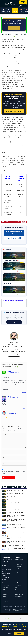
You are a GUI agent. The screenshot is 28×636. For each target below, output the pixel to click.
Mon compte (5, 598)
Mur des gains (5, 594)
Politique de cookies (19, 594)
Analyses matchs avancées (14, 618)
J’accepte (19, 633)
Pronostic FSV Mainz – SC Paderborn (15, 512)
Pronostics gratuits (19, 559)
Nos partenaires (18, 598)
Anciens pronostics (14, 358)
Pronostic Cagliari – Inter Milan (13, 503)
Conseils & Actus (6, 587)
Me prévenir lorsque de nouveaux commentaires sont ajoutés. (13, 472)
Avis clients (4, 592)
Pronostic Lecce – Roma (12, 499)
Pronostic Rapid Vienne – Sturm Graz (15, 496)
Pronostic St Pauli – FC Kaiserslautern (15, 493)
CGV (16, 587)
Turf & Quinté (5, 618)
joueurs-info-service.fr (14, 610)
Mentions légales (18, 585)
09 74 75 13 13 (13, 609)
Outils (3, 589)
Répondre (24, 392)
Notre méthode (5, 585)
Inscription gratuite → (14, 322)
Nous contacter (5, 601)
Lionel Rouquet (11, 411)
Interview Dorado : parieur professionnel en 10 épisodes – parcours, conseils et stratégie (17, 532)
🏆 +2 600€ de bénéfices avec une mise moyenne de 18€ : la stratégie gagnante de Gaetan (16, 537)
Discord (4, 596)
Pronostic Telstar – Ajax (12, 506)
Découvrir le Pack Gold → (14, 111)
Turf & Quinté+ (18, 566)
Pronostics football (19, 562)
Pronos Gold (17, 568)
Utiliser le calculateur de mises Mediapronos (13, 300)
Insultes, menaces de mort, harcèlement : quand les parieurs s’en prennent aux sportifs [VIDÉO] (17, 520)
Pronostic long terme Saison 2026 (14, 524)
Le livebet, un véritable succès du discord (16, 545)
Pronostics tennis (18, 564)
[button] (14, 300)
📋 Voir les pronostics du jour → (14, 233)
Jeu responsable (18, 596)
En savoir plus (20, 630)
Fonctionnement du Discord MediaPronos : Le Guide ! (17, 549)
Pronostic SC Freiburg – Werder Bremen (15, 490)
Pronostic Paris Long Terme (13, 509)
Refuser (9, 633)
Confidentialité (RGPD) (19, 592)
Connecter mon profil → (14, 28)
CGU (16, 589)
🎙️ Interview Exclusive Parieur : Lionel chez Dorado (16, 542)
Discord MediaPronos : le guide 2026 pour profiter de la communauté (16, 516)
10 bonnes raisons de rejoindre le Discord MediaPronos (16, 528)
